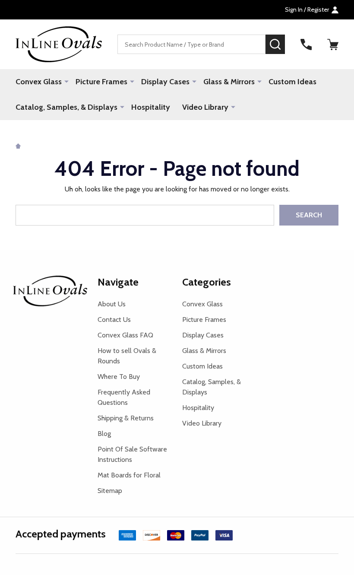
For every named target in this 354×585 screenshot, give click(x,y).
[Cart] (332, 44)
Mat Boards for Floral (129, 475)
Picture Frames (101, 81)
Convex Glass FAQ (125, 335)
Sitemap (110, 490)
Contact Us (114, 319)
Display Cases (165, 81)
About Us (112, 304)
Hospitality (150, 107)
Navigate (118, 282)
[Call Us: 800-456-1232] (306, 44)
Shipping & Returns (126, 418)
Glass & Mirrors (229, 81)
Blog (104, 433)
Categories (206, 282)
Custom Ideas (292, 81)
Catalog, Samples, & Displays (66, 107)
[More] (66, 81)
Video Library (205, 107)
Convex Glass (39, 81)
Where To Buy (119, 376)
